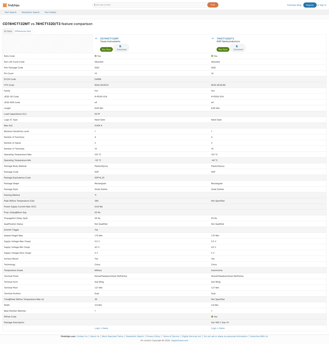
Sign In (323, 5)
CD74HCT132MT (109, 38)
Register (310, 5)
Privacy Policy (153, 336)
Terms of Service (171, 336)
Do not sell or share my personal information (226, 336)
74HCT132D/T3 (225, 38)
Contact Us (82, 336)
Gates (105, 328)
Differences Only (23, 31)
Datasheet (122, 49)
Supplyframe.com (179, 340)
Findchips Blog (294, 5)
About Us (94, 336)
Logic (97, 328)
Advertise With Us (259, 336)
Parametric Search (135, 336)
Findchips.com (11, 5)
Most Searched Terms (112, 336)
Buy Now (106, 49)
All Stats (8, 31)
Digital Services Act (191, 336)
